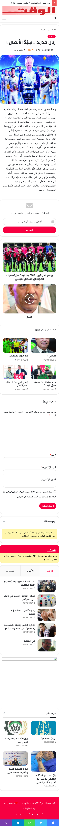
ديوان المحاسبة (48, 738)
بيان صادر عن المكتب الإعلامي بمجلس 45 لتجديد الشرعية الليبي (46, 778)
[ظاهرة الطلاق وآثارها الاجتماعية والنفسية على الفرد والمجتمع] (47, 630)
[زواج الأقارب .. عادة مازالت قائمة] (47, 615)
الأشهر (49, 570)
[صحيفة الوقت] (29, 10)
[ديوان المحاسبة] (43, 728)
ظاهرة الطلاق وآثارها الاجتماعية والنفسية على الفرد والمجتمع (19, 627)
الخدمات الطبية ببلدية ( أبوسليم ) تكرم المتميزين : (19, 583)
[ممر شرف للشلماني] (15, 345)
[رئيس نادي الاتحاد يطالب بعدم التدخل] (15, 372)
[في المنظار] (47, 645)
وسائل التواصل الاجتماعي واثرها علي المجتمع (19, 598)
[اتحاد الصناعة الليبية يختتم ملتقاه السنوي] (15, 758)
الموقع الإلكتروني (48, 479)
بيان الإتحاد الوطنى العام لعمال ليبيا (16, 740)
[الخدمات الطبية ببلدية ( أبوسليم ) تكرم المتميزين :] (47, 586)
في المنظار (29, 641)
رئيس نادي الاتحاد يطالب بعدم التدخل (16, 384)
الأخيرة (30, 570)
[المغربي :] (43, 345)
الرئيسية (49, 29)
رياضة (41, 29)
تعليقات (10, 570)
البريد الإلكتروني (48, 467)
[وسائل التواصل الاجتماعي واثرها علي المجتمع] (47, 600)
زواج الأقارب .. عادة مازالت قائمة (22, 612)
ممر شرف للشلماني (18, 356)
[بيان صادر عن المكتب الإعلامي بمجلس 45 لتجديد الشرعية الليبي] (43, 761)
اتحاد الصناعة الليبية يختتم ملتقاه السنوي (17, 771)
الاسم (53, 455)
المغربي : (52, 356)
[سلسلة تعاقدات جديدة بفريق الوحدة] (43, 372)
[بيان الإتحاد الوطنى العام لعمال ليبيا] (15, 728)
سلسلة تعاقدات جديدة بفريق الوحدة (45, 384)
